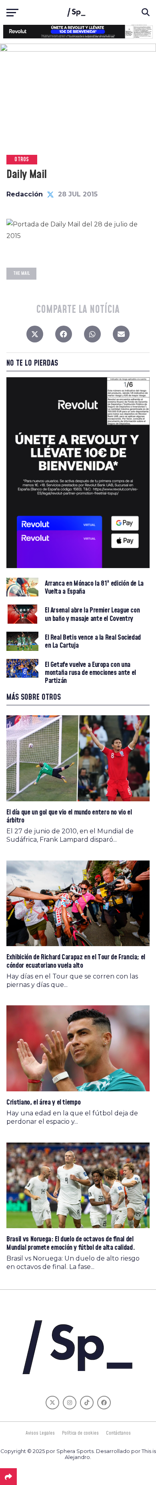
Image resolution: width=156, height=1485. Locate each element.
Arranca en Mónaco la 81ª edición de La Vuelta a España (94, 588)
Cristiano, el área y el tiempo (43, 1102)
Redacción (24, 194)
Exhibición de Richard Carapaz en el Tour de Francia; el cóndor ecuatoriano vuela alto (75, 961)
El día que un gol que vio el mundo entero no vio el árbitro (69, 816)
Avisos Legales (40, 1433)
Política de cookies (80, 1433)
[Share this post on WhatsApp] (92, 336)
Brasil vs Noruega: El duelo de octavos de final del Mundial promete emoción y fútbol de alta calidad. (70, 1243)
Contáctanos (118, 1433)
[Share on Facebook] (63, 336)
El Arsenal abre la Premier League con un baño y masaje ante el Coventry (92, 614)
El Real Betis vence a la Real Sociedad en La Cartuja (93, 642)
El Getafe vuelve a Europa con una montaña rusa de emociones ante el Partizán (90, 673)
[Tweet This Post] (34, 336)
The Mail (21, 273)
